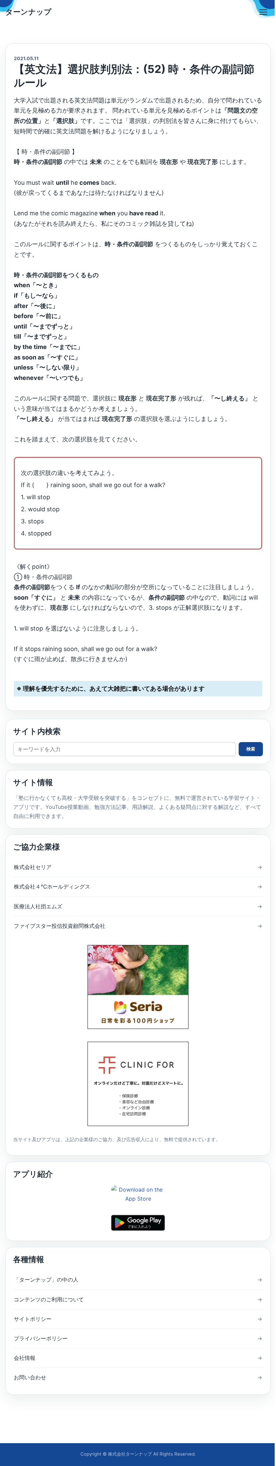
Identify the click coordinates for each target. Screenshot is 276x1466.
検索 (250, 748)
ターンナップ (28, 11)
